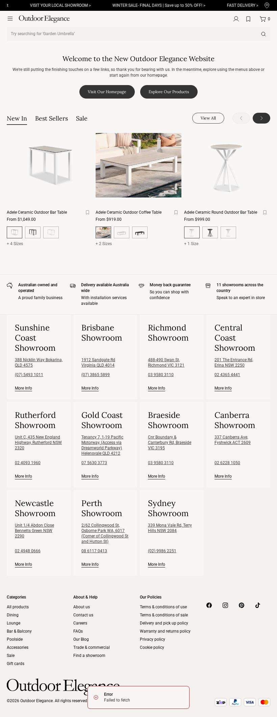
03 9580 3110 (161, 374)
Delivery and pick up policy (164, 623)
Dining (13, 615)
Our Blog (81, 639)
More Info (23, 388)
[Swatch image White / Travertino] (51, 232)
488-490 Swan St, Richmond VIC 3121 (166, 362)
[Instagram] (225, 605)
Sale (11, 655)
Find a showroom (89, 655)
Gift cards (15, 663)
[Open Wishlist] (249, 19)
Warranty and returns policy (165, 631)
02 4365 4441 (227, 374)
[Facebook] (209, 605)
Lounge (13, 623)
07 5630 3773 (94, 462)
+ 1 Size (191, 243)
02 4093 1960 (28, 462)
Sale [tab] (81, 118)
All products (18, 607)
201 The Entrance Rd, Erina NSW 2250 (234, 362)
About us (81, 607)
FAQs (78, 631)
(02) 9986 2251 (162, 551)
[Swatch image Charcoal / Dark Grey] (33, 232)
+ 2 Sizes (104, 243)
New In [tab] (17, 118)
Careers (80, 623)
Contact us (83, 615)
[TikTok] (257, 605)
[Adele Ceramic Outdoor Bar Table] (50, 165)
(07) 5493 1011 (29, 374)
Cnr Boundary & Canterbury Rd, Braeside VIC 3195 (169, 442)
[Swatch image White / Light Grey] (121, 232)
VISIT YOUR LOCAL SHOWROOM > (52, 5)
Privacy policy (152, 639)
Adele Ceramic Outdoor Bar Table (37, 212)
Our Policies (150, 597)
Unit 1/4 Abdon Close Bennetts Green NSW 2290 (34, 530)
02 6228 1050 (227, 462)
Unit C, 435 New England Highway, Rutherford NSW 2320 (38, 442)
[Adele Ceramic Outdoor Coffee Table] (139, 165)
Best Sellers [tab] (51, 118)
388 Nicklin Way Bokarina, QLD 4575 (38, 362)
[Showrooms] (266, 5)
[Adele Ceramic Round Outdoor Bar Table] (227, 165)
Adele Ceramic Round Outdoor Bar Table (220, 212)
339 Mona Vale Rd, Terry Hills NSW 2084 (170, 528)
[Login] (236, 19)
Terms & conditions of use (163, 607)
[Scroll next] (261, 118)
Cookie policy (152, 647)
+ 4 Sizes (15, 243)
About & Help (85, 597)
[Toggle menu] (10, 18)
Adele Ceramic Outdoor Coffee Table (128, 212)
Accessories (17, 647)
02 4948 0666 (28, 551)
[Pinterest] (241, 605)
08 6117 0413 (94, 551)
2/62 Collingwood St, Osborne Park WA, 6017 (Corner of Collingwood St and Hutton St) (104, 533)
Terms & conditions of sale (164, 615)
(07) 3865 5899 (95, 374)
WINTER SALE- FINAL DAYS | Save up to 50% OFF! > (150, 5)
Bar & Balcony (19, 631)
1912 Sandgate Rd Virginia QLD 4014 (98, 362)
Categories (16, 597)
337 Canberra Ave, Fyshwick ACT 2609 (233, 440)
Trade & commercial (91, 647)
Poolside (15, 639)
